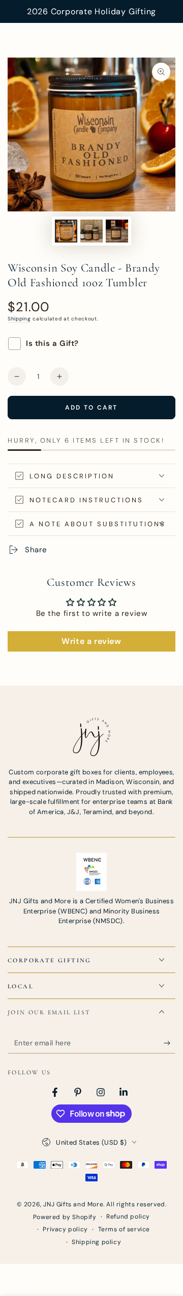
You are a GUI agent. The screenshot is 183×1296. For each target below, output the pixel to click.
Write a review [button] (91, 641)
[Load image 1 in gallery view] (66, 231)
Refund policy (128, 1216)
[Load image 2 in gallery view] (91, 231)
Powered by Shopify (65, 1217)
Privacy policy (65, 1229)
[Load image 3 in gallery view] (117, 231)
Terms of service (124, 1229)
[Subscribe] (169, 1043)
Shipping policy (96, 1242)
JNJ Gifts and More (73, 1204)
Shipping (19, 318)
